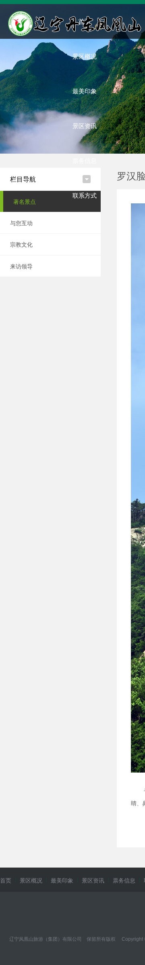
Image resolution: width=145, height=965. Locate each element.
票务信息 (84, 160)
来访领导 (21, 266)
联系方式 (84, 195)
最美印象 (84, 91)
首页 (5, 880)
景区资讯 (84, 125)
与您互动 (21, 223)
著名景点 (24, 201)
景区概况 (84, 56)
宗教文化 (21, 244)
